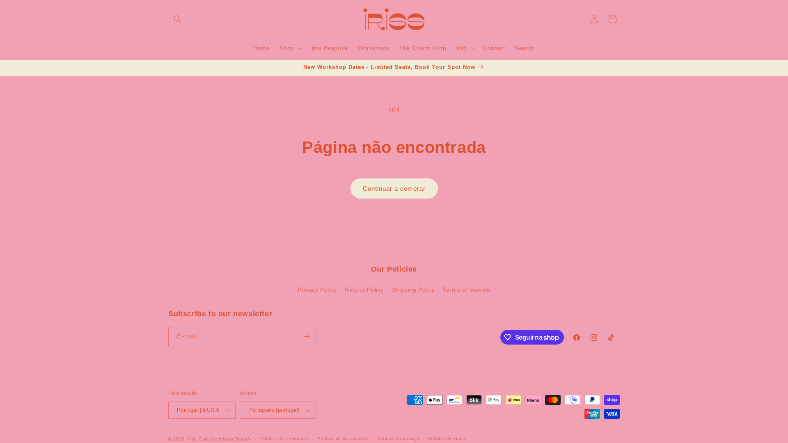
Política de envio (446, 438)
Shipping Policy (413, 289)
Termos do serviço (398, 438)
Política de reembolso (284, 438)
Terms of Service (466, 289)
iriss (192, 438)
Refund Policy (364, 289)
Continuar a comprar (394, 188)
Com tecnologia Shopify (225, 438)
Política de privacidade (343, 438)
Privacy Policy (317, 289)
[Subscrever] (307, 336)
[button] (177, 19)
